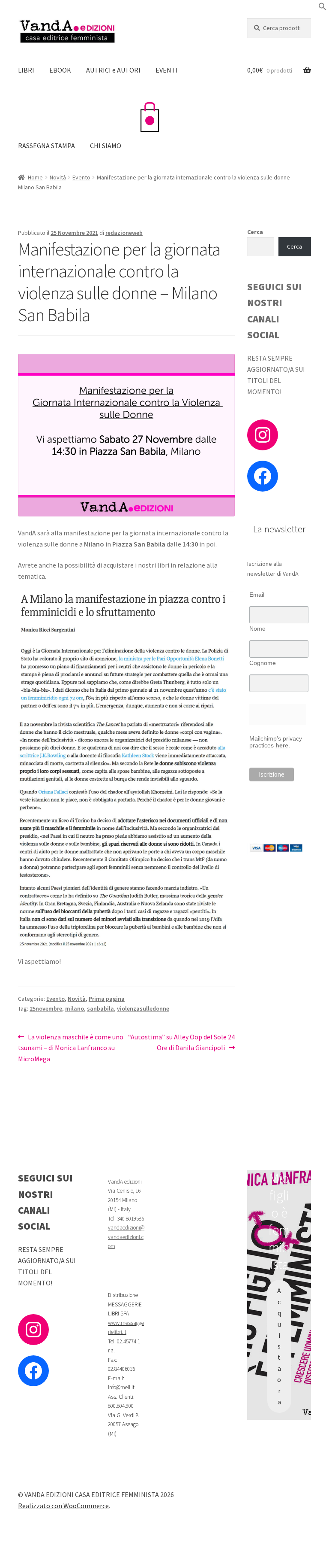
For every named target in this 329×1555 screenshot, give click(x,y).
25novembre (46, 1008)
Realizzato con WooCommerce (63, 1505)
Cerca (255, 232)
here (281, 745)
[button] (322, 8)
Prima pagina (107, 998)
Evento (81, 177)
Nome (257, 628)
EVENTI (167, 70)
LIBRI (26, 70)
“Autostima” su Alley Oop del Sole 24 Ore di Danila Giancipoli (181, 1042)
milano (74, 1008)
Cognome (262, 662)
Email (256, 594)
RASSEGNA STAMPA (46, 145)
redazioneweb (124, 233)
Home (35, 177)
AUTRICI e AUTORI (113, 70)
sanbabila (100, 1008)
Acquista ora (279, 1346)
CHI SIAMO (105, 145)
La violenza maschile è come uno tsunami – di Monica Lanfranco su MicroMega (70, 1047)
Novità (58, 177)
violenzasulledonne (143, 1008)
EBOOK (60, 70)
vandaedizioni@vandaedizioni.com (126, 1237)
